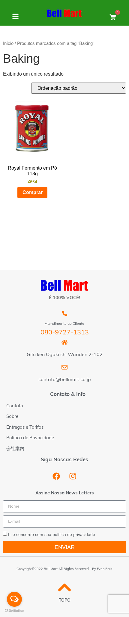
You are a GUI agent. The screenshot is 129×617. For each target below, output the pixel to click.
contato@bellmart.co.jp (64, 379)
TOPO (64, 600)
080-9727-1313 (64, 332)
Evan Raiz (104, 569)
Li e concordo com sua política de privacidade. (52, 534)
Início (8, 43)
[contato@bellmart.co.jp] (65, 367)
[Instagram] (72, 476)
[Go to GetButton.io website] (14, 611)
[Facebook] (56, 476)
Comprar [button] (32, 192)
